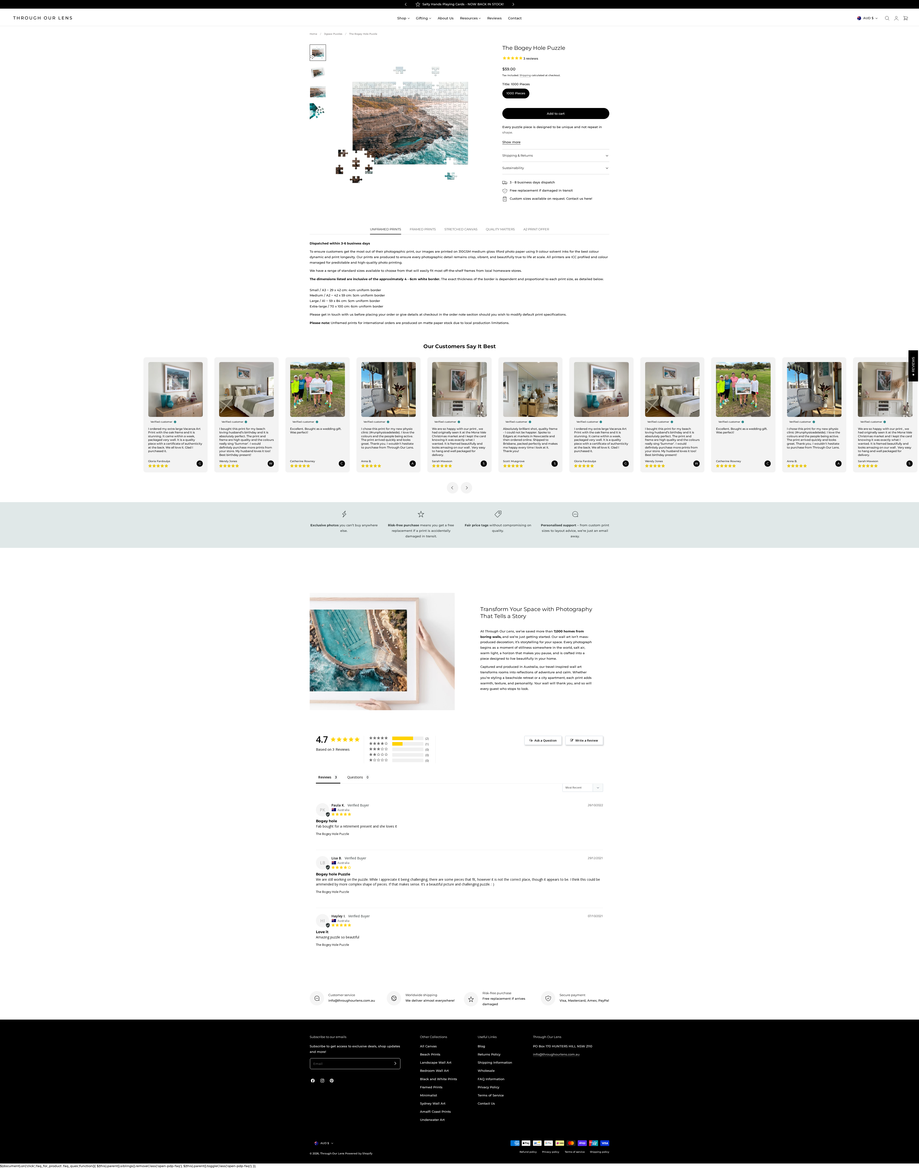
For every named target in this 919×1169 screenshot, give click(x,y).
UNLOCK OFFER (459, 1135)
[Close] (513, 1058)
